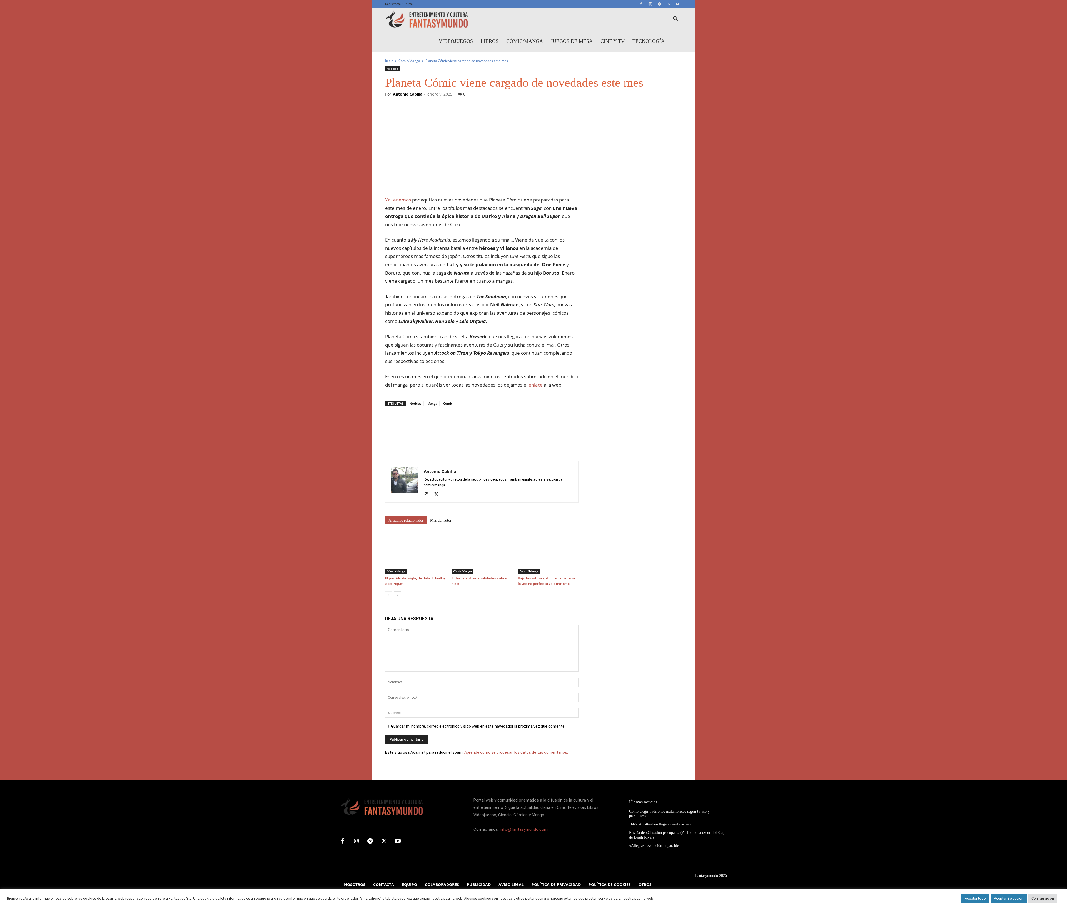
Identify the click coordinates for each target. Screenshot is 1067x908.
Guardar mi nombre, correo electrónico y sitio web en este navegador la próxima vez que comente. (478, 726)
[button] (675, 19)
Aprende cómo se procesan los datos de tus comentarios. (516, 752)
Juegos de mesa (572, 41)
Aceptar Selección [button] (1008, 898)
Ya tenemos (398, 199)
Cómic (447, 403)
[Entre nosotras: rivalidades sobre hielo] (482, 553)
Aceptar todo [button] (975, 898)
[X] (668, 4)
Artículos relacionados (405, 520)
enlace (535, 385)
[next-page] (397, 594)
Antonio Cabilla (407, 94)
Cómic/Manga (524, 41)
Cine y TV (612, 41)
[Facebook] (641, 4)
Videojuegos (456, 41)
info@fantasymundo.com (524, 829)
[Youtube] (678, 4)
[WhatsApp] (429, 437)
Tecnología (648, 41)
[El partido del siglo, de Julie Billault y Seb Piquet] (415, 553)
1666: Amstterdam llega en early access (660, 824)
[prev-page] (388, 594)
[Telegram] (659, 4)
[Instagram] (650, 4)
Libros (489, 41)
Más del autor (441, 520)
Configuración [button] (1042, 898)
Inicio (389, 60)
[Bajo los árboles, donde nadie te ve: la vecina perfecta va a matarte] (548, 553)
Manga (432, 403)
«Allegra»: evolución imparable (654, 846)
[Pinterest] (416, 437)
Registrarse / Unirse (399, 4)
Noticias (392, 69)
